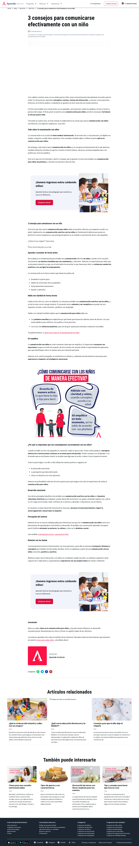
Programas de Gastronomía (86, 831)
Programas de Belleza (84, 825)
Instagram (52, 842)
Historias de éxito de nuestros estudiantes (52, 827)
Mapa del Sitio (11, 831)
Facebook (40, 842)
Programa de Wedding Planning (116, 835)
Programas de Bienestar (85, 827)
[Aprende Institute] (13, 3)
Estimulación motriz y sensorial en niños (53, 534)
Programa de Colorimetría (114, 827)
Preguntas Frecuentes (14, 827)
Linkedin (63, 842)
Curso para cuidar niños (45, 640)
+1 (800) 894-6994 (130, 4)
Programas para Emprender (86, 833)
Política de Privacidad (105, 842)
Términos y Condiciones (89, 842)
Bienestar (23, 8)
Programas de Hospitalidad (86, 835)
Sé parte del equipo (13, 829)
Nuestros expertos (45, 831)
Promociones (43, 833)
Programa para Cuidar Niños (115, 831)
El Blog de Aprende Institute (47, 825)
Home (9, 8)
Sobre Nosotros (12, 825)
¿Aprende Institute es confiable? (49, 829)
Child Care (31, 8)
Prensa (9, 833)
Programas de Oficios (84, 829)
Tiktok (73, 842)
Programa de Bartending (114, 829)
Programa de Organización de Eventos (118, 833)
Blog (15, 8)
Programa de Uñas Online (114, 825)
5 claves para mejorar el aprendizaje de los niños (61, 332)
